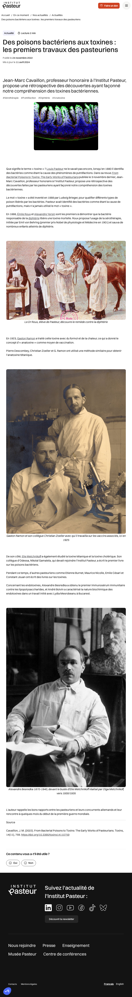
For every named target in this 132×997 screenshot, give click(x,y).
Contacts (12, 984)
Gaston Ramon (26, 338)
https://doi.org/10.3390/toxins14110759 (45, 834)
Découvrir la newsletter (61, 919)
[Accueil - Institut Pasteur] (11, 5)
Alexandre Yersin (44, 214)
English (120, 983)
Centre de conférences (64, 953)
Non (30, 862)
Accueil (5, 15)
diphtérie (33, 218)
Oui (15, 862)
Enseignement (75, 945)
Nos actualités (40, 15)
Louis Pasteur (55, 168)
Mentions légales (29, 984)
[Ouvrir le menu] (126, 5)
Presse (49, 945)
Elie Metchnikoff (31, 556)
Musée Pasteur (22, 953)
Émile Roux (24, 214)
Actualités (57, 15)
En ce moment (21, 15)
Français (109, 983)
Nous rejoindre (22, 945)
